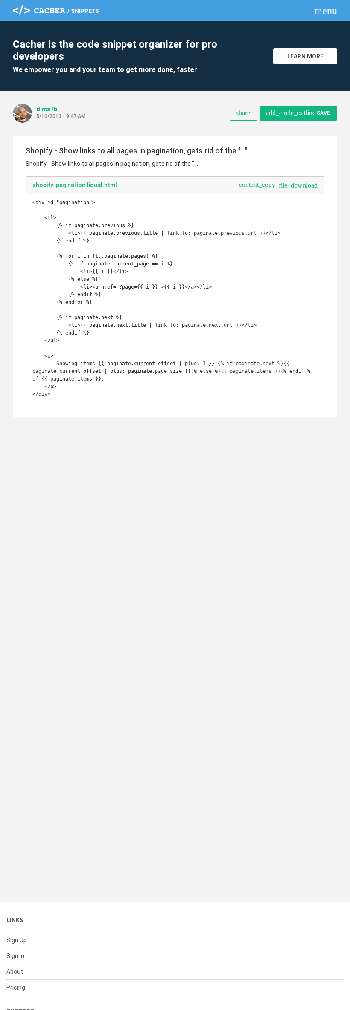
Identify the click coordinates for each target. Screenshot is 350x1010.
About (14, 971)
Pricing (15, 987)
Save (298, 112)
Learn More (305, 56)
